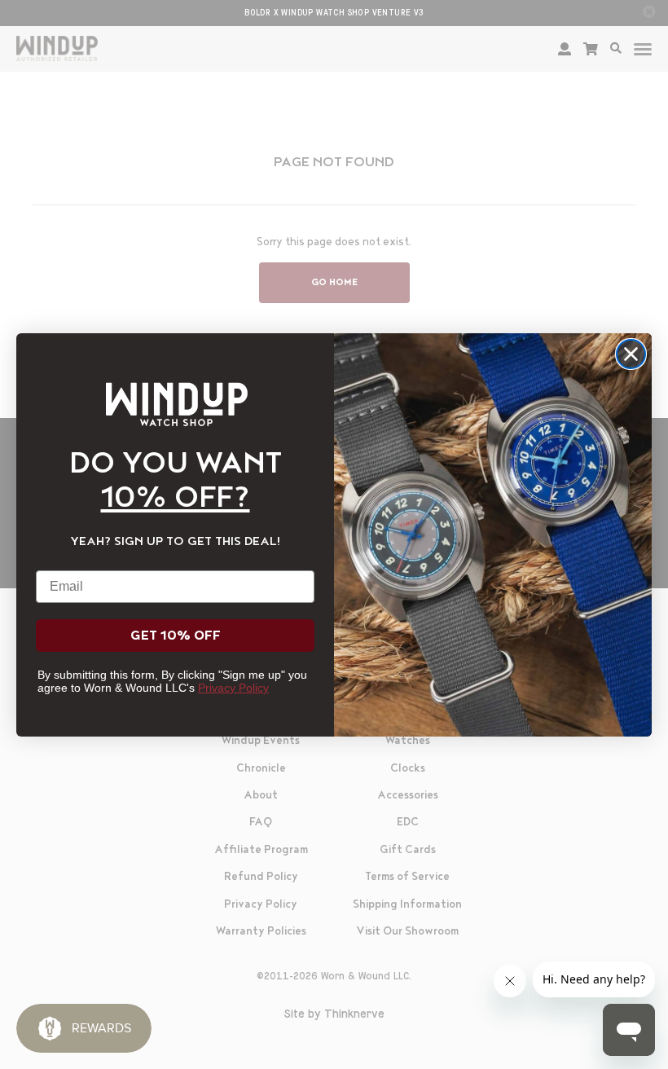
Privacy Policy (233, 687)
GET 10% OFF (175, 635)
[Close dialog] (631, 354)
